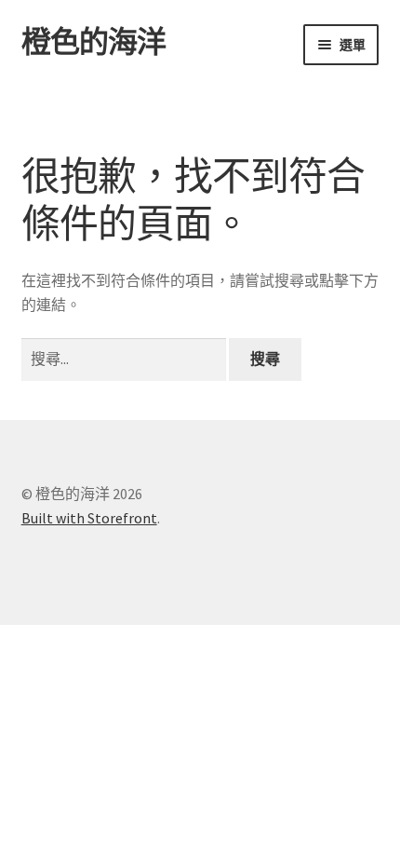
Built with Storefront (89, 518)
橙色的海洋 (93, 42)
